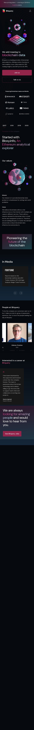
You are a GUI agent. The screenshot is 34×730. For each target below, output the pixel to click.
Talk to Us (17, 80)
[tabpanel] (17, 142)
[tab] (4, 126)
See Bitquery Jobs (12, 434)
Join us (17, 73)
